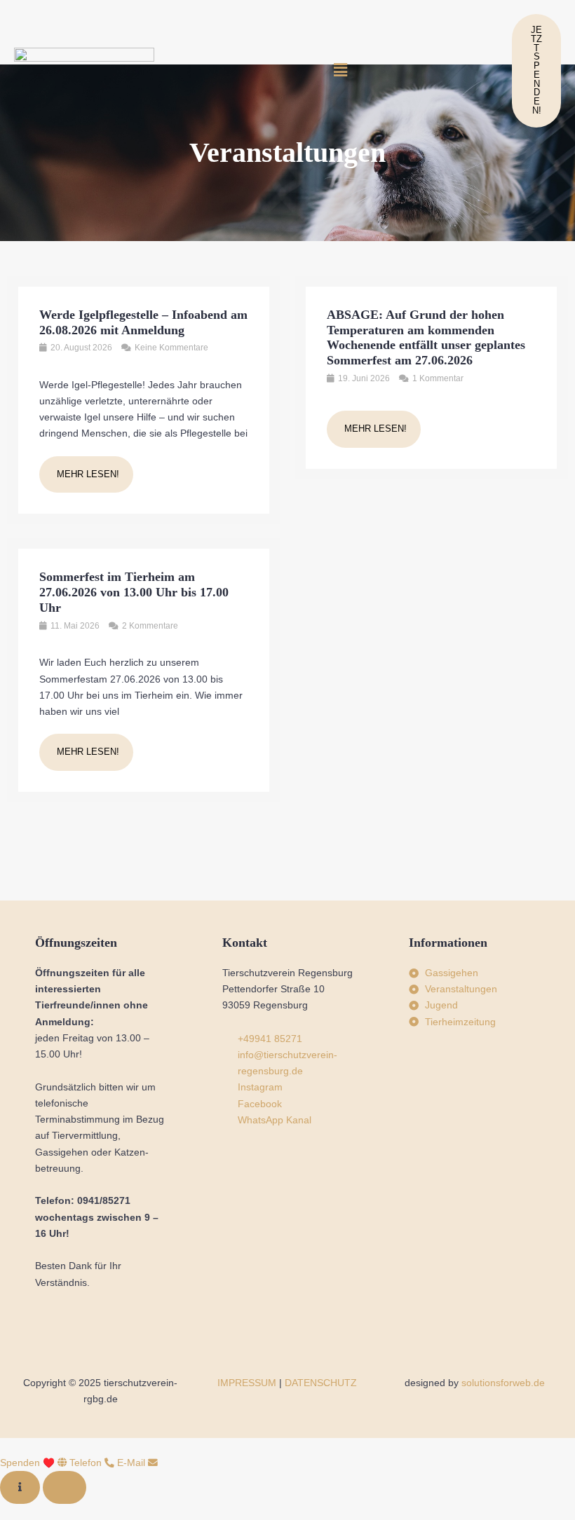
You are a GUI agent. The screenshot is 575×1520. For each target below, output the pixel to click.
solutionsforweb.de (503, 1383)
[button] (340, 70)
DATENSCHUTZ (321, 1383)
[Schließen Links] (64, 1487)
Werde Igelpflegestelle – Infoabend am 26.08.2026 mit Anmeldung (143, 322)
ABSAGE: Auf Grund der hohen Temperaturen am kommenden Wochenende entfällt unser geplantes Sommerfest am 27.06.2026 (426, 338)
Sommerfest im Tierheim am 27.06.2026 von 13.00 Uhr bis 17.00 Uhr (134, 592)
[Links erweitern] (20, 1487)
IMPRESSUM (246, 1383)
